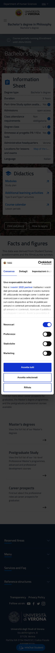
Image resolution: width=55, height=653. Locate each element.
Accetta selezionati (27, 377)
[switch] (47, 334)
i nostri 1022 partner (21, 287)
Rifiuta (27, 387)
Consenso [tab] (9, 271)
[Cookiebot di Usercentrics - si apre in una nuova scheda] (38, 263)
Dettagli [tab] (23, 271)
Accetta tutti (27, 367)
